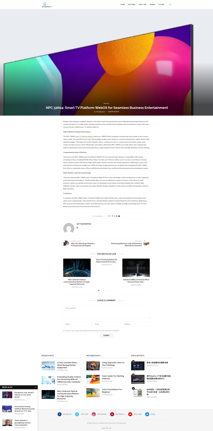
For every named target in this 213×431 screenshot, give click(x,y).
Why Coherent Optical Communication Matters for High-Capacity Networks (77, 282)
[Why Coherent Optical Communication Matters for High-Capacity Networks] (77, 268)
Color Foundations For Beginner (112, 390)
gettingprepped (100, 111)
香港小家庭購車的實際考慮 (157, 363)
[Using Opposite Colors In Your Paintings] (93, 365)
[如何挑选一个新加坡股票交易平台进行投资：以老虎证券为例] (137, 392)
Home (123, 4)
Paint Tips (142, 4)
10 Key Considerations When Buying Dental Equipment (67, 365)
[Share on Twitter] (114, 216)
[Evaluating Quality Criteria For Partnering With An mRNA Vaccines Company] (48, 380)
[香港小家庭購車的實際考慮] (137, 365)
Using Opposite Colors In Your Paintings (113, 364)
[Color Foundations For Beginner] (93, 392)
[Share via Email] (119, 216)
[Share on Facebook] (112, 216)
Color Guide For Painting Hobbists (113, 377)
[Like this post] (110, 216)
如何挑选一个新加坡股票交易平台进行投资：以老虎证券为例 (158, 391)
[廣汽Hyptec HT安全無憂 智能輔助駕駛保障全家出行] (137, 379)
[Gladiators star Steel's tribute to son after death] (7, 395)
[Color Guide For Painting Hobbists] (93, 379)
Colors (161, 4)
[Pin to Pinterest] (116, 216)
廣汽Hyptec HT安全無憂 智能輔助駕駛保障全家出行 (159, 377)
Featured (131, 4)
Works (152, 4)
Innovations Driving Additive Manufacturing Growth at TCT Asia (24, 409)
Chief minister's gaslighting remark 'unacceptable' (22, 422)
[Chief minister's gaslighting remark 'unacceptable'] (7, 422)
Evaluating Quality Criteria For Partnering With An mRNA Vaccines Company (69, 379)
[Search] (170, 4)
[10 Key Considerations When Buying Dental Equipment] (48, 365)
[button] (66, 275)
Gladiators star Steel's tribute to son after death (24, 395)
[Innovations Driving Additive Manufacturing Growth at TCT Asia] (7, 408)
